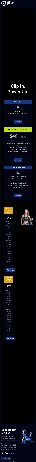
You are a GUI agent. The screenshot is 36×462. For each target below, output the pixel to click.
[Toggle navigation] (33, 3)
